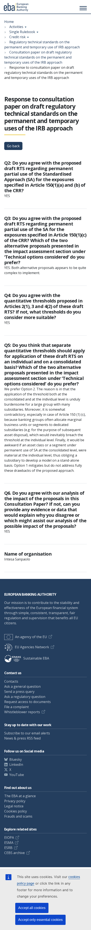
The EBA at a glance (20, 796)
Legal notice (13, 806)
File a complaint (16, 707)
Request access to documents (27, 701)
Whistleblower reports (22, 712)
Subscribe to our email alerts (27, 733)
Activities (16, 26)
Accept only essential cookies (40, 920)
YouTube (16, 774)
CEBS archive (14, 852)
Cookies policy (15, 811)
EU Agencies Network (32, 647)
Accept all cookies (32, 908)
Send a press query (19, 691)
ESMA (8, 842)
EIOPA (9, 837)
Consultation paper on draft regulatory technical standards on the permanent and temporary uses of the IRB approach (38, 57)
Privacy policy (14, 801)
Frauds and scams (18, 816)
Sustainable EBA (36, 658)
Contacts (11, 681)
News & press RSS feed (22, 738)
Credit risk (17, 37)
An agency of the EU (31, 636)
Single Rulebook (22, 31)
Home (9, 21)
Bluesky (15, 759)
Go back (13, 146)
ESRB (8, 847)
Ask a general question (22, 686)
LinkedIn (16, 764)
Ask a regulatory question (24, 696)
